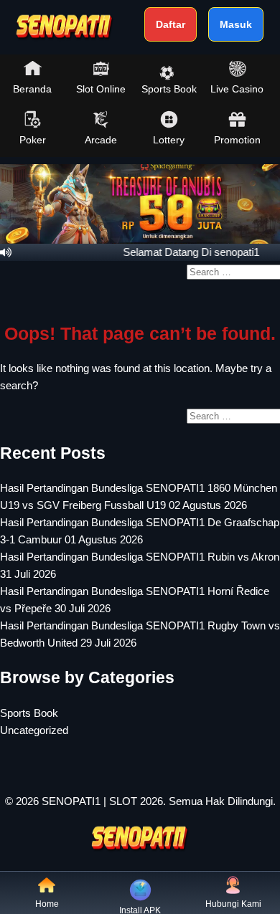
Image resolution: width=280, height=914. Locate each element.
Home (47, 904)
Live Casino (236, 89)
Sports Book (169, 89)
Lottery (169, 140)
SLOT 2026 (136, 801)
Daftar (170, 24)
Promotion (237, 140)
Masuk (236, 24)
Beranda (32, 89)
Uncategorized (34, 730)
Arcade (101, 140)
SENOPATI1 (71, 801)
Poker (32, 140)
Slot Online (101, 89)
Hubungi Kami (233, 904)
